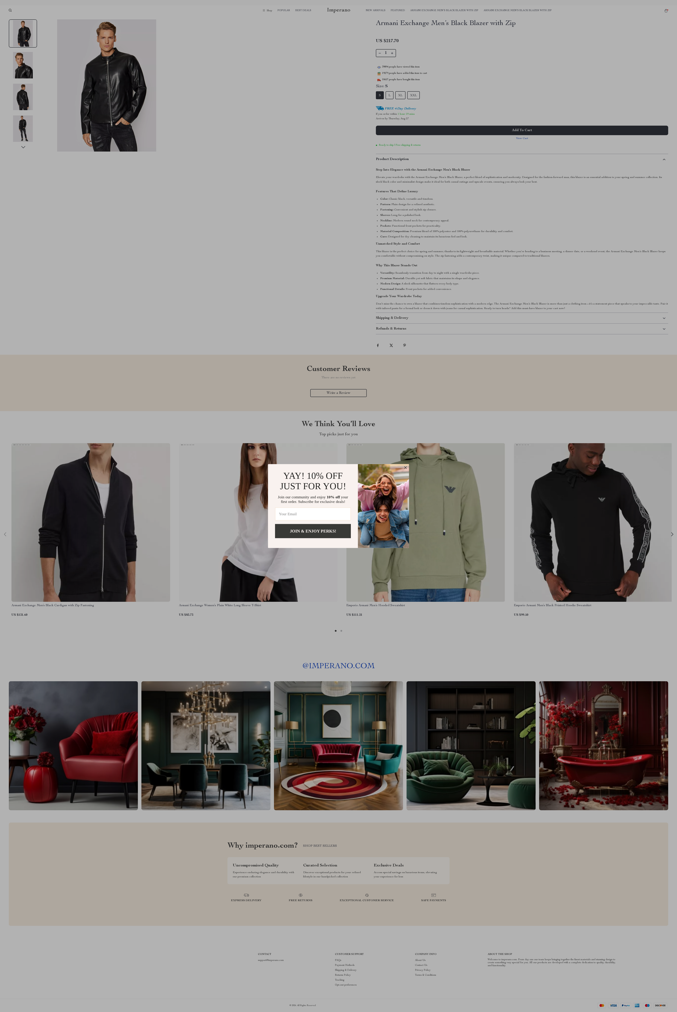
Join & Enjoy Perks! (313, 531)
